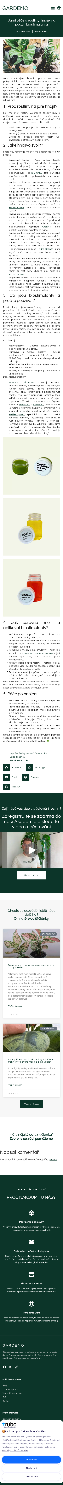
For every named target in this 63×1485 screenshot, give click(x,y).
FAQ (4, 1397)
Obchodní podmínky (11, 1419)
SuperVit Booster (44, 653)
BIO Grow (36, 173)
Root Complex (16, 274)
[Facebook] (4, 1367)
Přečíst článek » (15, 1006)
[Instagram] (10, 1367)
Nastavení (31, 1468)
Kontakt (6, 1401)
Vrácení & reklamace (12, 1393)
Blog (4, 1386)
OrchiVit (46, 227)
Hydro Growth (45, 249)
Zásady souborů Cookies (15, 1450)
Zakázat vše (31, 1477)
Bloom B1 (14, 382)
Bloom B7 (29, 382)
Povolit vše (31, 1460)
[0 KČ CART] (59, 8)
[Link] (17, 1367)
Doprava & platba (10, 1389)
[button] (53, 8)
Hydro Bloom (16, 207)
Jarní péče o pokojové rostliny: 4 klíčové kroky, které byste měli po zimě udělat (31, 1060)
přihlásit (53, 1159)
